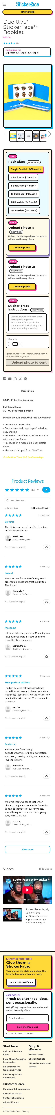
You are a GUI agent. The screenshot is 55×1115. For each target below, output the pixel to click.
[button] (38, 490)
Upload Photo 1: (21, 229)
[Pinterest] (25, 378)
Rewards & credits (12, 1093)
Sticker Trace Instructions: (25, 307)
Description (27, 390)
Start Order (28, 12)
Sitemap (25, 1111)
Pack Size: (23, 162)
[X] (20, 378)
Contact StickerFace (13, 1098)
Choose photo (22, 247)
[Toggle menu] (4, 4)
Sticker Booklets (37, 1059)
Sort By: (34, 508)
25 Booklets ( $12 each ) (24, 202)
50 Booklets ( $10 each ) (24, 210)
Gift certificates (11, 1102)
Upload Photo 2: (21, 268)
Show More (10, 702)
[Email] (9, 378)
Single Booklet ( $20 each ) (26, 169)
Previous (5, 133)
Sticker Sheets (36, 1054)
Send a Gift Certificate (21, 982)
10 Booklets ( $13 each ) (24, 193)
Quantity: (12, 339)
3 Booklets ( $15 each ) (23, 177)
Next (49, 133)
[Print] (15, 378)
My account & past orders (16, 1089)
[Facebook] (4, 378)
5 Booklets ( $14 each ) (23, 185)
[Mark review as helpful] (46, 547)
